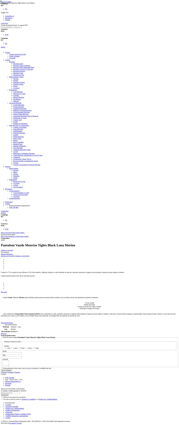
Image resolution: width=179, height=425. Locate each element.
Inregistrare (8, 18)
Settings (3, 213)
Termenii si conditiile (28, 399)
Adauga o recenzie (7, 250)
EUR (6, 35)
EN (6, 9)
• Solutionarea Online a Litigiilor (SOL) (18, 414)
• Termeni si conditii (11, 406)
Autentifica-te (9, 16)
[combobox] (10, 27)
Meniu (3, 47)
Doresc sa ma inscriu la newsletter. (14, 397)
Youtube (7, 385)
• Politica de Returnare (12, 410)
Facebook (8, 383)
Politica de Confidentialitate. (48, 399)
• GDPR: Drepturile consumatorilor (16, 416)
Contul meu (4, 211)
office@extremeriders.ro (13, 381)
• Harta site (8, 412)
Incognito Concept (15, 423)
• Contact (8, 405)
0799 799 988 (13, 207)
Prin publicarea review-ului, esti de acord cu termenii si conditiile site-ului (27, 368)
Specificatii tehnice (7, 323)
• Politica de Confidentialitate (14, 408)
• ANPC (7, 418)
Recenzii (4, 334)
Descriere (4, 292)
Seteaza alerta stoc (7, 254)
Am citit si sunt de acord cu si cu (30, 399)
